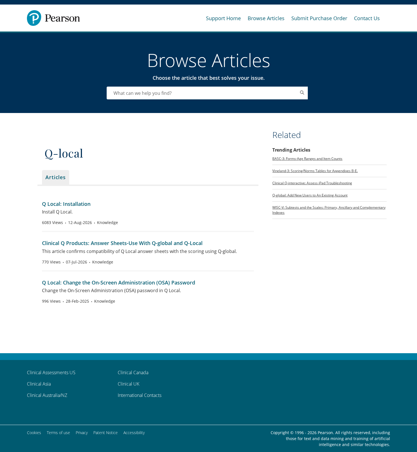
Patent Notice (105, 432)
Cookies (34, 432)
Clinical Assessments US (51, 372)
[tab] (55, 177)
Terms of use (58, 432)
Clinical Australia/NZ (47, 395)
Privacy (82, 432)
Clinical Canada (133, 372)
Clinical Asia (39, 384)
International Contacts (139, 395)
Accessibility (134, 432)
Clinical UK (128, 384)
